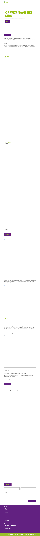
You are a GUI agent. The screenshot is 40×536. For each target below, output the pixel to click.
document (12, 377)
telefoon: (6, 526)
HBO (7, 24)
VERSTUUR (32, 501)
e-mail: (10, 525)
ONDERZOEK (7, 520)
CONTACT (6, 512)
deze (5, 282)
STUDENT (6, 517)
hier (6, 333)
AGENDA (6, 510)
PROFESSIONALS (8, 518)
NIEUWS (6, 509)
